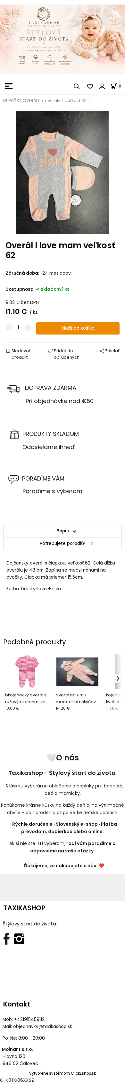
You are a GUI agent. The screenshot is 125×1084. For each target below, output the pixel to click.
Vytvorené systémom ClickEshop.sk (62, 1073)
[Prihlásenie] (102, 86)
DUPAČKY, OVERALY (21, 100)
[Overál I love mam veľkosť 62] (62, 172)
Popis (62, 531)
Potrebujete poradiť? (62, 543)
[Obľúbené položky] (90, 86)
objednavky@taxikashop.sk (42, 1027)
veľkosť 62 (76, 100)
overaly (52, 100)
